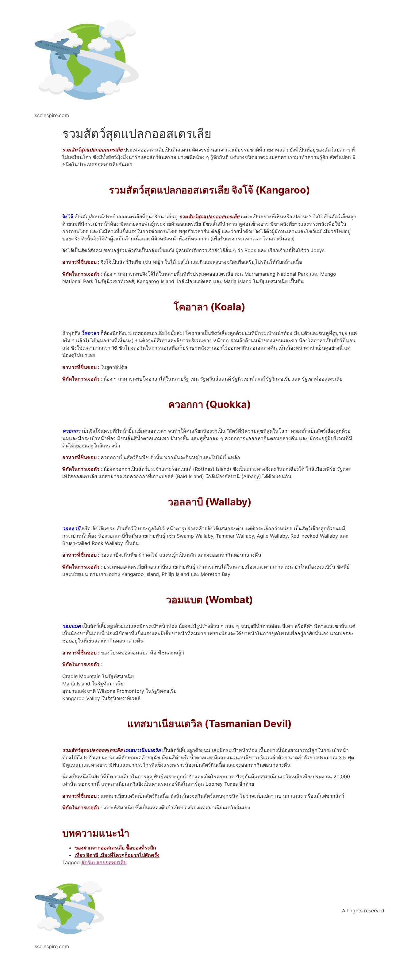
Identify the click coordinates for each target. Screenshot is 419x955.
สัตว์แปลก (91, 862)
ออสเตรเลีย (114, 862)
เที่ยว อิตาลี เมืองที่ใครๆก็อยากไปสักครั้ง (117, 855)
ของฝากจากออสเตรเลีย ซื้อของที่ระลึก (115, 848)
